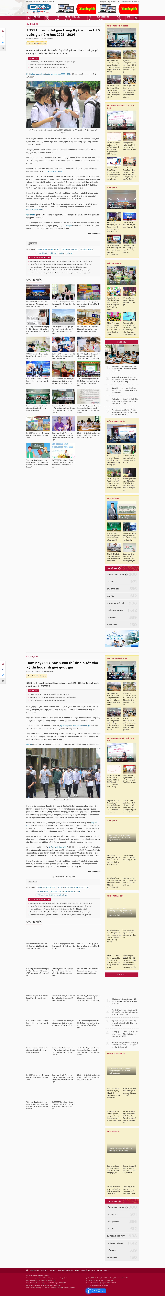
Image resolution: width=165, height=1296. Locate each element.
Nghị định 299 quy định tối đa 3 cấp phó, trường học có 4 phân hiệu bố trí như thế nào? (124, 390)
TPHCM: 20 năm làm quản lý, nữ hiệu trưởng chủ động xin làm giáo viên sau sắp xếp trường (63, 381)
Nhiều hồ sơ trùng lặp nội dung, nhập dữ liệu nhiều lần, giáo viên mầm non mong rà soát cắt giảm (113, 328)
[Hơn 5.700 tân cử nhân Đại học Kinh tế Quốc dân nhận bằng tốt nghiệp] (38, 369)
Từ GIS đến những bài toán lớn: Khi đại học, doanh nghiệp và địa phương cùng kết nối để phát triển (88, 382)
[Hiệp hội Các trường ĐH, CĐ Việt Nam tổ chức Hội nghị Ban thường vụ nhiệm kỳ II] (114, 216)
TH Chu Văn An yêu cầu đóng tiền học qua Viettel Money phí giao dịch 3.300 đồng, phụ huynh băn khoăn (88, 409)
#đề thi (61, 253)
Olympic (68, 226)
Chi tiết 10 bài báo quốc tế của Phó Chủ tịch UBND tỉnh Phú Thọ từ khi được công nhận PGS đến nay (113, 148)
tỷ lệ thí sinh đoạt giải (57, 847)
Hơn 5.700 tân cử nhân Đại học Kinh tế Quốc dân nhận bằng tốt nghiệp (37, 381)
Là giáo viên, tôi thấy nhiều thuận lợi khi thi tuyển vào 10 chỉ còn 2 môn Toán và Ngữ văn (88, 435)
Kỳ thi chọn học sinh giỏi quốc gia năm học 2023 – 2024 (48, 74)
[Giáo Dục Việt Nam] (39, 9)
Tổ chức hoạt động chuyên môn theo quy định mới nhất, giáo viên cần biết (63, 304)
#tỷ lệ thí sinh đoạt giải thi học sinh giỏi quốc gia (52, 895)
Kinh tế (129, 18)
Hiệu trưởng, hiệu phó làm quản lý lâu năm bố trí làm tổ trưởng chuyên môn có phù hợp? (125, 368)
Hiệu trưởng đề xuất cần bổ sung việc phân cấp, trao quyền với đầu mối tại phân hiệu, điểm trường (60, 264)
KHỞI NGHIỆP (112, 625)
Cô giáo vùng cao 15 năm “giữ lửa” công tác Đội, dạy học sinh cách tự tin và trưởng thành (114, 483)
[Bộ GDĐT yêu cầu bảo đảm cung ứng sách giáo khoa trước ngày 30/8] (38, 423)
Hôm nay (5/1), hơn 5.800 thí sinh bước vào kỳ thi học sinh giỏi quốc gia (52, 62)
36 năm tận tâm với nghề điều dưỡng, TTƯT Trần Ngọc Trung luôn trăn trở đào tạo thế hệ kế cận (129, 484)
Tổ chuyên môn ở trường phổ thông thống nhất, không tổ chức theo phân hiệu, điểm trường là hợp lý (61, 261)
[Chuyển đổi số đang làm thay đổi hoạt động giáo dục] (129, 216)
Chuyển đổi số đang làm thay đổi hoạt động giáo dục (129, 225)
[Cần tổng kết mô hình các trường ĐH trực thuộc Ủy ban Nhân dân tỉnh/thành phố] (114, 239)
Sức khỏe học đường (103, 18)
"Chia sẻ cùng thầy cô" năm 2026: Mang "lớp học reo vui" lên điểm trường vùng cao (120, 438)
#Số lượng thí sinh (42, 891)
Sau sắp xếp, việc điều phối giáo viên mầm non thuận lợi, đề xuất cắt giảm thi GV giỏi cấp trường (114, 303)
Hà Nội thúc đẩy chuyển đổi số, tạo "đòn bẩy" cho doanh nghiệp (121, 517)
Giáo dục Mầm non (115, 263)
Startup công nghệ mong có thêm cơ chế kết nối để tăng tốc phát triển (129, 536)
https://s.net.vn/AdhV (34, 210)
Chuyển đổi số (113, 499)
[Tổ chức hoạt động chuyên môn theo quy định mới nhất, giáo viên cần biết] (63, 292)
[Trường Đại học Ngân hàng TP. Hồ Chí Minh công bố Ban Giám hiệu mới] (129, 136)
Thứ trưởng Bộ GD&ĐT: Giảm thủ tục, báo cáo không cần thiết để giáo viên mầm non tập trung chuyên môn (129, 328)
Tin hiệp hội (112, 188)
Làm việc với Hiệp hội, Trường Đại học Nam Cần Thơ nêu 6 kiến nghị (129, 249)
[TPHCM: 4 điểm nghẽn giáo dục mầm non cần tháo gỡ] (129, 291)
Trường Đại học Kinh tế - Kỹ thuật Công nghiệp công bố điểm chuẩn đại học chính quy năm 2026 (125, 401)
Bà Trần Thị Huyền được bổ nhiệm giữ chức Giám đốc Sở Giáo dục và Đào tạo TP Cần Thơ (121, 125)
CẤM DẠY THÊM (113, 589)
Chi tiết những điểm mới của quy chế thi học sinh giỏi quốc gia (49, 67)
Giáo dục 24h (36, 18)
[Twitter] (3, 42)
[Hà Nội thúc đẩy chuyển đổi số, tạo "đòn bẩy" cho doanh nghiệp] (121, 510)
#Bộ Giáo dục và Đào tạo (69, 249)
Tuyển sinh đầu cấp (115, 610)
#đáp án (69, 253)
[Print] (3, 48)
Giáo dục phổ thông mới (117, 26)
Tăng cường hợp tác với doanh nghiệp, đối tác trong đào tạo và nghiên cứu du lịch (120, 205)
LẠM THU (110, 596)
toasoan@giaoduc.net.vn (131, 1)
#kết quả (53, 253)
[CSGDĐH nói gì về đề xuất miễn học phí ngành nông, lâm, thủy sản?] (38, 344)
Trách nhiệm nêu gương (72, 18)
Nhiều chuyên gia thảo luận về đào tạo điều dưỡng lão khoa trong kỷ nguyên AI (36, 408)
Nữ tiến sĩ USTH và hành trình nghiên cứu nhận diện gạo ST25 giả (129, 459)
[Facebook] (3, 37)
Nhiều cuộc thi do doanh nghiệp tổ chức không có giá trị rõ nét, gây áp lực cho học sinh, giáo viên (60, 273)
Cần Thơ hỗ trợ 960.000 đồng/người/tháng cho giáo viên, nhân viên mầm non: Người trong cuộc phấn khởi (120, 279)
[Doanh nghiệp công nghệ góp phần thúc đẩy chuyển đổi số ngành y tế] (129, 547)
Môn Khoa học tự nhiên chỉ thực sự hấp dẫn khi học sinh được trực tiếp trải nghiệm (113, 460)
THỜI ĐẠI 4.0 (111, 618)
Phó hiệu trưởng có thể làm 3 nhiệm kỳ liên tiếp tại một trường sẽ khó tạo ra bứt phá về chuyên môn (125, 412)
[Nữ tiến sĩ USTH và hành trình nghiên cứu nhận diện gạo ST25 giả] (129, 449)
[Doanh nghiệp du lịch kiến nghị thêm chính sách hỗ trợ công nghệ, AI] (114, 526)
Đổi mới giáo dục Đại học (117, 574)
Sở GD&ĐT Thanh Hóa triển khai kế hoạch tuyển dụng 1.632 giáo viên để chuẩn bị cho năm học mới (63, 463)
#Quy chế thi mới (42, 253)
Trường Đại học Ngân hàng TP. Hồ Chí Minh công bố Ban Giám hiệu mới (129, 146)
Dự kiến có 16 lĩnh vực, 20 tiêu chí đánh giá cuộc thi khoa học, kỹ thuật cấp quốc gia (63, 356)
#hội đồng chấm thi (86, 249)
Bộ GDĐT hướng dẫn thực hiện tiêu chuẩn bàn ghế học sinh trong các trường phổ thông (87, 329)
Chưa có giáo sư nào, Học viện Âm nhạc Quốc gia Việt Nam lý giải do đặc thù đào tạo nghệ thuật (62, 330)
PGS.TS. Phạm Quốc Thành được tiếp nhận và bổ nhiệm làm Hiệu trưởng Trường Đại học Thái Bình (129, 173)
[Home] (3, 31)
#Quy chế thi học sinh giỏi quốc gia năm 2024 (65, 891)
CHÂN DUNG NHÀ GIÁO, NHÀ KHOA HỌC (120, 107)
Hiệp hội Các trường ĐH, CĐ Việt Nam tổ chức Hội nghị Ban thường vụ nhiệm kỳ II (113, 227)
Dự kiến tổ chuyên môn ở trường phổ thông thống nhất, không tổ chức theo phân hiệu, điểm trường (125, 379)
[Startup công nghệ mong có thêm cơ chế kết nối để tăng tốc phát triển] (129, 526)
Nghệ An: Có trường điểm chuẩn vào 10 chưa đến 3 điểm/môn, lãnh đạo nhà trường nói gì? (58, 267)
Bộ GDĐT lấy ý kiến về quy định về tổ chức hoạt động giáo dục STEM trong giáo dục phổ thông (88, 356)
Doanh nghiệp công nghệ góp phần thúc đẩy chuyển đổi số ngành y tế (129, 557)
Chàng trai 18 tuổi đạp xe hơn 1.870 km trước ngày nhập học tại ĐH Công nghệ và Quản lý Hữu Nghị (63, 436)
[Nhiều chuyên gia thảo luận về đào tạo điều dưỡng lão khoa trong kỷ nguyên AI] (38, 396)
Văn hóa (119, 18)
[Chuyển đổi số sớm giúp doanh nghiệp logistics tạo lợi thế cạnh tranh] (114, 547)
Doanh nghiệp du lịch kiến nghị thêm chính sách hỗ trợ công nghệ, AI (113, 536)
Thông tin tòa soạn (48, 1)
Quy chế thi (31, 215)
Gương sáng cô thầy (116, 421)
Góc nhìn (57, 18)
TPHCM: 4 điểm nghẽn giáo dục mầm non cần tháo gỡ (129, 301)
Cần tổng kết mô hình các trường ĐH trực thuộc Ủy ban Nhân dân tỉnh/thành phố (114, 250)
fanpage (95, 1291)
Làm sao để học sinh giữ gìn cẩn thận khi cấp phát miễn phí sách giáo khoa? (88, 304)
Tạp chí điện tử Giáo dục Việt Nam (63, 877)
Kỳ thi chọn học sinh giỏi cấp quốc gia (75, 726)
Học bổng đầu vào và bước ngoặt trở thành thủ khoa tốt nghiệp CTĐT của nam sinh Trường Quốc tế (38, 330)
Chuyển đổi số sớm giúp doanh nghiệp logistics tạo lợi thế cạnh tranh (113, 557)
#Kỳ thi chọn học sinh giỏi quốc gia (47, 249)
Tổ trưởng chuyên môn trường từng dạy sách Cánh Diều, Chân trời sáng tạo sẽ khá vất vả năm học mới (37, 463)
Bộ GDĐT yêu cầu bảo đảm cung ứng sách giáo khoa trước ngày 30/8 (37, 435)
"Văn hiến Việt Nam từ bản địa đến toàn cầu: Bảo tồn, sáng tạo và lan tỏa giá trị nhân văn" (37, 304)
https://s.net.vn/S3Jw (53, 171)
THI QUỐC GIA (112, 582)
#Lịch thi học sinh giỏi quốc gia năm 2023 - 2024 (73, 887)
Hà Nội (29, 744)
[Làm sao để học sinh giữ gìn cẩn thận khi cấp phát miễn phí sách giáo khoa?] (88, 292)
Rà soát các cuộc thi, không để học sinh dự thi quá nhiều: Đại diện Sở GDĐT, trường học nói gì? (60, 270)
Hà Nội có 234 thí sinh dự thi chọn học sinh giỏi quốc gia (47, 64)
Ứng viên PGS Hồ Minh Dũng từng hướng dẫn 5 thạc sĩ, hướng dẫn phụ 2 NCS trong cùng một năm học (113, 173)
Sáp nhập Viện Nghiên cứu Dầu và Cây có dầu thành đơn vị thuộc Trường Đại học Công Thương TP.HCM (63, 409)
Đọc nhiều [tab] (121, 342)
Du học (90, 18)
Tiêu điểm (47, 18)
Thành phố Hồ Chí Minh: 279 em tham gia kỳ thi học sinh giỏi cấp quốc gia (53, 697)
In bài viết (34, 243)
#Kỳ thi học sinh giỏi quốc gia (46, 887)
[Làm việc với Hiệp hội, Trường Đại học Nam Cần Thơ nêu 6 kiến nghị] (129, 239)
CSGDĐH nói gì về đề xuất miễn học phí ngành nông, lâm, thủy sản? (37, 356)
